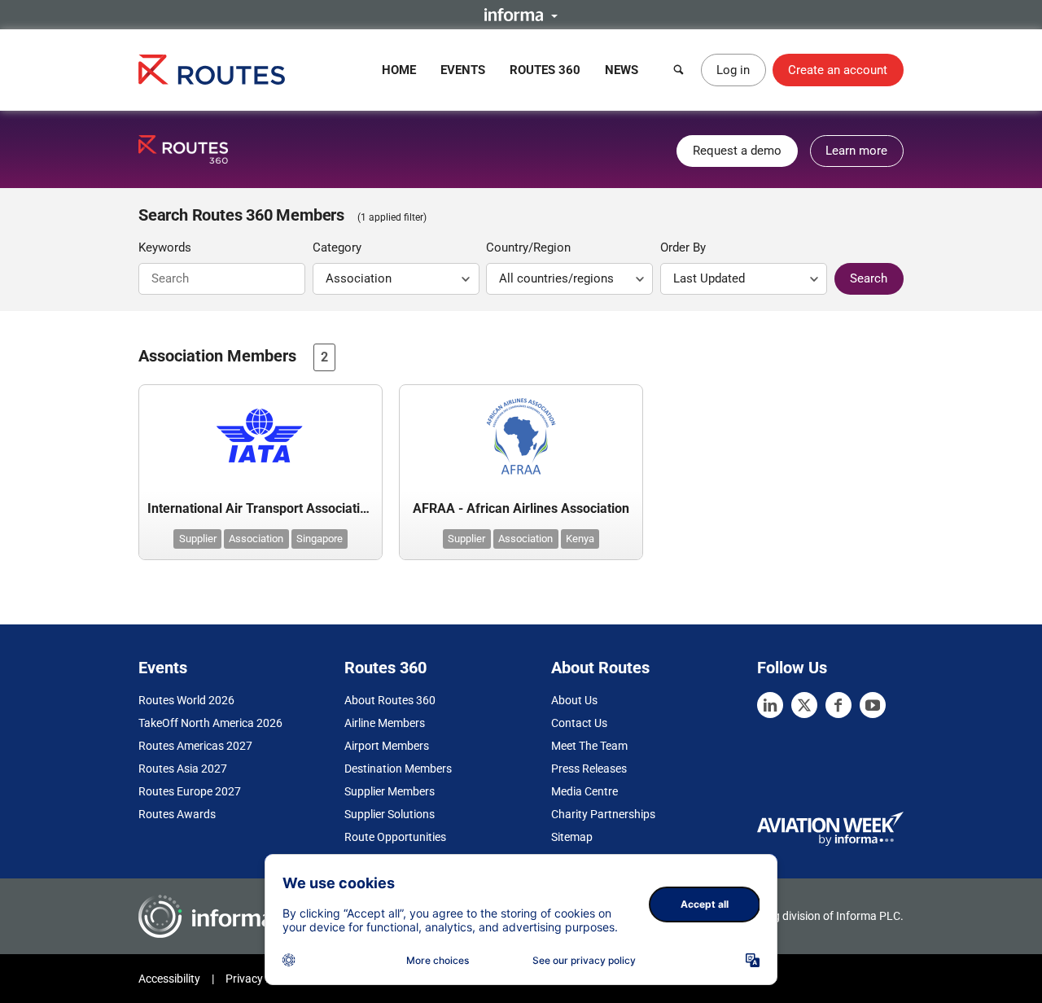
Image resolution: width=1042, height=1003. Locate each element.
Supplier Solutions (389, 814)
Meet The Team (589, 745)
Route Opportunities (395, 836)
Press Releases (589, 768)
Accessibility (169, 978)
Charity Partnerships (603, 814)
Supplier (198, 538)
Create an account (837, 70)
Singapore (319, 538)
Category (337, 247)
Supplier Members (389, 791)
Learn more (856, 150)
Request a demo (737, 150)
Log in (733, 70)
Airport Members (386, 745)
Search (868, 278)
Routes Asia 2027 (182, 768)
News (621, 70)
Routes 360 (545, 70)
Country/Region (528, 247)
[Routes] (211, 70)
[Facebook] (838, 705)
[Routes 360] (183, 149)
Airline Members (384, 722)
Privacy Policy (260, 978)
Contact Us (579, 722)
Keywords (164, 247)
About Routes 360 (390, 700)
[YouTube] (873, 705)
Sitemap (572, 836)
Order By (683, 247)
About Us (574, 700)
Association (256, 538)
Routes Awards (177, 814)
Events (462, 70)
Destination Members (398, 768)
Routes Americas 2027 (195, 745)
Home (399, 70)
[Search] (679, 70)
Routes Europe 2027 (189, 791)
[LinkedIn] (770, 705)
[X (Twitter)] (804, 705)
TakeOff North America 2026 (210, 722)
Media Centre (584, 791)
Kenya (580, 538)
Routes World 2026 (186, 700)
